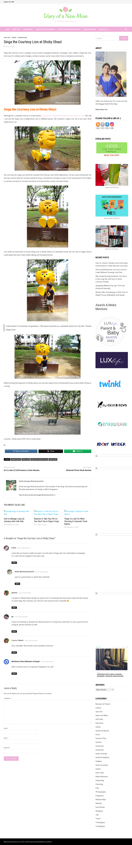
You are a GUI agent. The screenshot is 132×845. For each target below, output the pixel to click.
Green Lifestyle (101, 753)
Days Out (7, 37)
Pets (97, 788)
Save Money (100, 807)
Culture (98, 708)
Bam (50, 842)
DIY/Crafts (99, 719)
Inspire (98, 769)
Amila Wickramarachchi (24, 571)
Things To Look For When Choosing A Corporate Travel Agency (75, 521)
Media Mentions (90, 29)
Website (7, 748)
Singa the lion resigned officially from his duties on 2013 (63, 115)
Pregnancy (99, 795)
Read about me (101, 109)
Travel (14, 37)
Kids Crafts (99, 772)
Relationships (100, 799)
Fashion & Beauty (102, 730)
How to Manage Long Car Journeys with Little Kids (14, 520)
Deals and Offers (101, 715)
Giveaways (99, 746)
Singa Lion (25, 459)
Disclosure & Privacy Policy (69, 29)
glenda (14, 592)
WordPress (41, 842)
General (98, 742)
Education (99, 723)
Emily (14, 548)
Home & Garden (101, 765)
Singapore (53, 459)
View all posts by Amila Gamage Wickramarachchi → (37, 495)
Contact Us (103, 29)
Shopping (99, 811)
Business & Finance (102, 704)
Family (97, 727)
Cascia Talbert (18, 640)
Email (6, 738)
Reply (14, 562)
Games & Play (100, 738)
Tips (97, 815)
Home (7, 29)
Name (6, 728)
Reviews (98, 803)
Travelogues (22, 37)
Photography (100, 792)
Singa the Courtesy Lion (39, 459)
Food (97, 734)
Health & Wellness (102, 757)
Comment (8, 698)
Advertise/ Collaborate (45, 29)
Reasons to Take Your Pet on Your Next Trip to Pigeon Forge (46, 520)
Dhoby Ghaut (16, 459)
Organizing (99, 780)
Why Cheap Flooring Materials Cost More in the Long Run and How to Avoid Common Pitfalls (111, 279)
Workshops (28, 29)
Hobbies (98, 761)
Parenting (99, 784)
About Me (16, 29)
